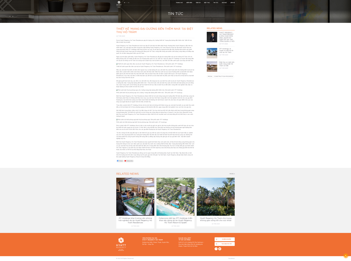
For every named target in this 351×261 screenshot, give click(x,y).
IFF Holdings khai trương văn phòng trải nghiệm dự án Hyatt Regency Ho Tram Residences (135, 220)
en (128, 2)
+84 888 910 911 (226, 244)
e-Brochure (226, 239)
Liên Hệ (232, 2)
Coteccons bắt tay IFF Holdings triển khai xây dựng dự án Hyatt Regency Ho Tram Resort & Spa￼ (175, 220)
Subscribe (129, 161)
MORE (232, 174)
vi (124, 2)
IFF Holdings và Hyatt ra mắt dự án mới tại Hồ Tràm (226, 50)
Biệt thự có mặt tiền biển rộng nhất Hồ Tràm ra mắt (226, 64)
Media (210, 76)
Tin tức (215, 2)
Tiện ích (198, 2)
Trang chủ (179, 2)
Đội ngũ (224, 2)
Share (121, 161)
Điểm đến (189, 2)
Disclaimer (231, 258)
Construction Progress (223, 76)
